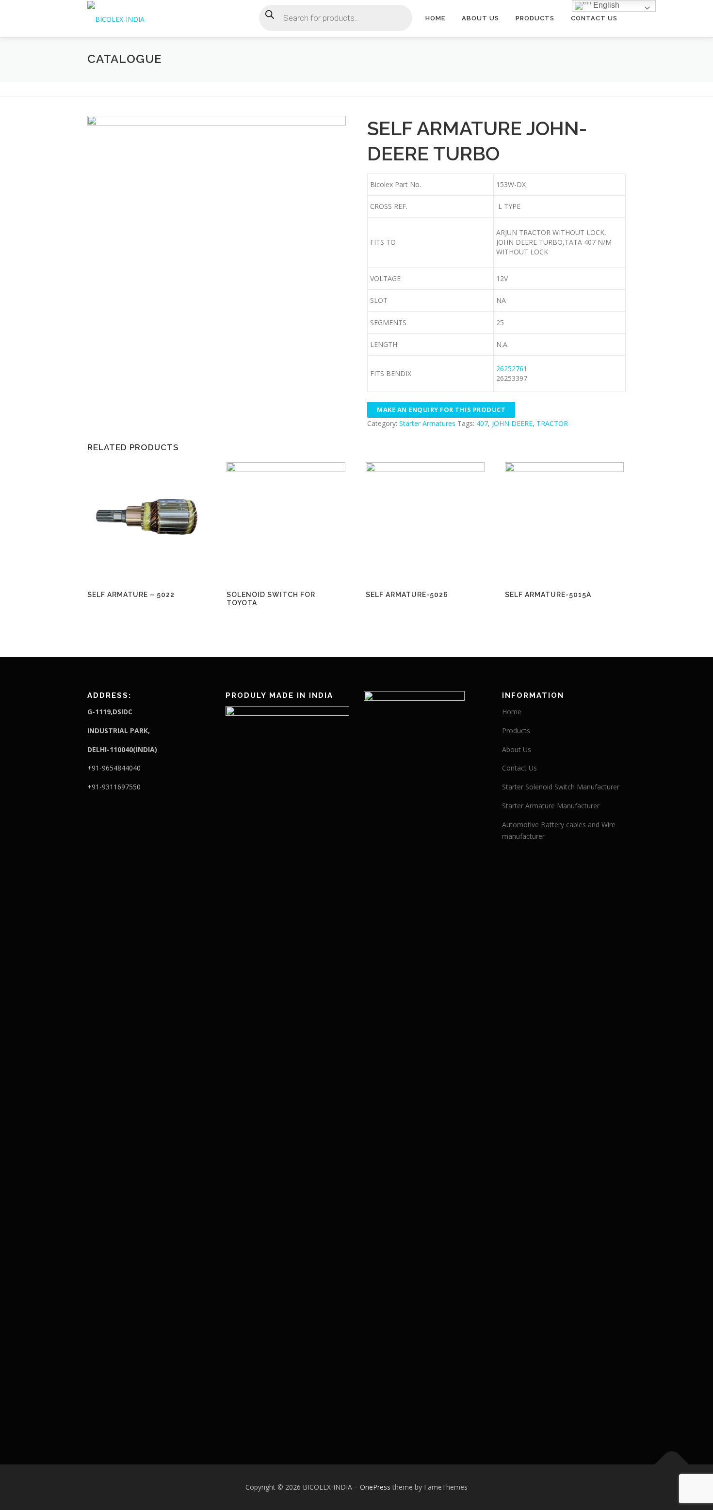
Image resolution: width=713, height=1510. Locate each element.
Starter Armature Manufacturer (551, 805)
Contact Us (594, 18)
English (605, 5)
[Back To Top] (672, 1464)
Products (535, 18)
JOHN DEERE (512, 423)
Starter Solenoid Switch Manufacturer (560, 786)
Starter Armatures (427, 423)
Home (435, 18)
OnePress (375, 1487)
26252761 (512, 368)
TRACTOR (552, 423)
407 (482, 423)
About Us (480, 18)
